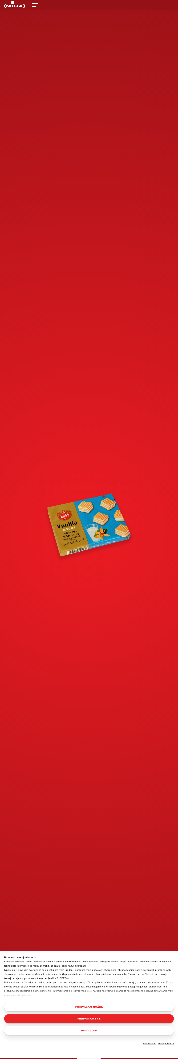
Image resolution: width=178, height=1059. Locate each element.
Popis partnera (166, 1043)
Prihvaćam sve (89, 1018)
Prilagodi (89, 1030)
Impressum (149, 1043)
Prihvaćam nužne (89, 1006)
